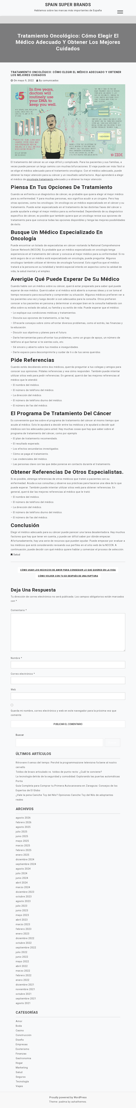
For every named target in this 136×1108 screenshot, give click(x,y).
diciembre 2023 (25, 892)
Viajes (19, 1086)
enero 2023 (22, 933)
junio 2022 (22, 956)
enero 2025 (22, 854)
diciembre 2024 (25, 859)
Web (13, 689)
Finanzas (21, 1053)
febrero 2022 (24, 975)
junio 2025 (22, 836)
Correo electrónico (23, 673)
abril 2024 (22, 882)
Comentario (19, 610)
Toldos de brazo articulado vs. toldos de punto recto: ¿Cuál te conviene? (59, 772)
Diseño (20, 1039)
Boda (19, 1026)
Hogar (19, 1063)
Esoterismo (22, 1049)
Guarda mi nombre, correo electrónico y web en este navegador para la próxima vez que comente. (63, 712)
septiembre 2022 (26, 947)
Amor (19, 1021)
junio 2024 (22, 878)
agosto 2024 (23, 868)
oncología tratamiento (40, 179)
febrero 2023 (24, 929)
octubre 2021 (24, 994)
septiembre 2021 (26, 998)
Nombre (16, 658)
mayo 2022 (22, 961)
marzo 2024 (23, 887)
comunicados (51, 80)
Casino (20, 1030)
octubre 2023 (24, 896)
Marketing (22, 1067)
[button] (120, 12)
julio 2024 (21, 873)
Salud (16, 554)
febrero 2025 (24, 850)
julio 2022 (21, 952)
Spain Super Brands (68, 4)
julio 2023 (21, 905)
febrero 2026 (24, 822)
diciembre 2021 (25, 984)
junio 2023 (22, 910)
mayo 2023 (22, 915)
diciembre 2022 (25, 938)
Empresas (22, 1044)
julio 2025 (21, 831)
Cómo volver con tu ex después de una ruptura (68, 576)
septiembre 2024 (26, 864)
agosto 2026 (23, 817)
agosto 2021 (23, 1003)
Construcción (24, 1035)
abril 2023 (22, 919)
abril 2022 (22, 966)
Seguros (21, 1077)
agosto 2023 (23, 901)
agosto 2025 (23, 827)
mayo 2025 (22, 841)
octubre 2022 (24, 943)
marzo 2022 (23, 970)
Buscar (20, 735)
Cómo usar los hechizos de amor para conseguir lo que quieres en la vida (68, 570)
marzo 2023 (23, 924)
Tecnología (22, 1081)
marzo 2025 (23, 845)
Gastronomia (23, 1058)
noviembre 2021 (25, 989)
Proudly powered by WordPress (68, 1097)
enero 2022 (22, 980)
